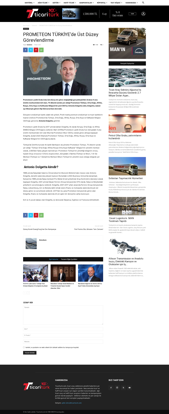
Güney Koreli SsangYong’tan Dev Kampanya (39, 229)
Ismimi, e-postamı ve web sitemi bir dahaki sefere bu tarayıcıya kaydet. (52, 347)
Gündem (29, 45)
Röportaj (101, 3)
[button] (143, 3)
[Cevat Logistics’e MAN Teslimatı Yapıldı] (127, 206)
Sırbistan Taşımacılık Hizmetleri (126, 178)
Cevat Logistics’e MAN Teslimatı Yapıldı (121, 219)
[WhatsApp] (41, 50)
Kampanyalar (85, 3)
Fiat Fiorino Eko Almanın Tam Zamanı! (88, 229)
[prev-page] (24, 292)
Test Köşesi (115, 3)
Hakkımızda (131, 3)
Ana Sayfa (26, 25)
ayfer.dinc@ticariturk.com (72, 403)
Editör (56, 3)
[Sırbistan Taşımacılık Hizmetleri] (127, 166)
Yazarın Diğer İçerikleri (69, 259)
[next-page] (28, 292)
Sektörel (29, 3)
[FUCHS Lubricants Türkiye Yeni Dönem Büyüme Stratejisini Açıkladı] (35, 273)
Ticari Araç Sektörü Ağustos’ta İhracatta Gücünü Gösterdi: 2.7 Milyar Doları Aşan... (125, 92)
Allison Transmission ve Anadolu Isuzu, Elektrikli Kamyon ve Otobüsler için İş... (126, 261)
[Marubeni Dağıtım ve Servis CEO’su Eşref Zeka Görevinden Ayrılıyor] (90, 273)
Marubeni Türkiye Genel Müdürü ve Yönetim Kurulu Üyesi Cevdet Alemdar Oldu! (62, 286)
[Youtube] (129, 387)
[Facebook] (25, 50)
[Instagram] (117, 387)
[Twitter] (30, 50)
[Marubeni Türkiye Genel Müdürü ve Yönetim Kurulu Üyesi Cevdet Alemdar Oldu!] (63, 273)
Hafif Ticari (69, 3)
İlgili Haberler (53, 259)
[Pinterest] (36, 50)
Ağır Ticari (42, 3)
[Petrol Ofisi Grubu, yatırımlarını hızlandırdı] (127, 123)
